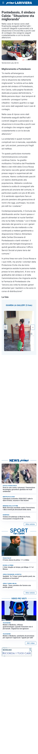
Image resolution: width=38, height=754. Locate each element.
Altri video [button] (31, 643)
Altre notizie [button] (30, 524)
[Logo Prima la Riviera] (19, 2)
